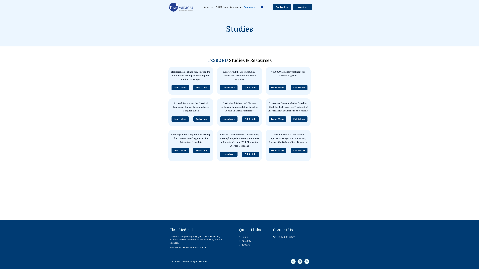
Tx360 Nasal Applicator (228, 7)
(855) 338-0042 (286, 237)
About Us (208, 7)
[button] (250, 7)
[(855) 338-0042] (274, 237)
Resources (249, 7)
